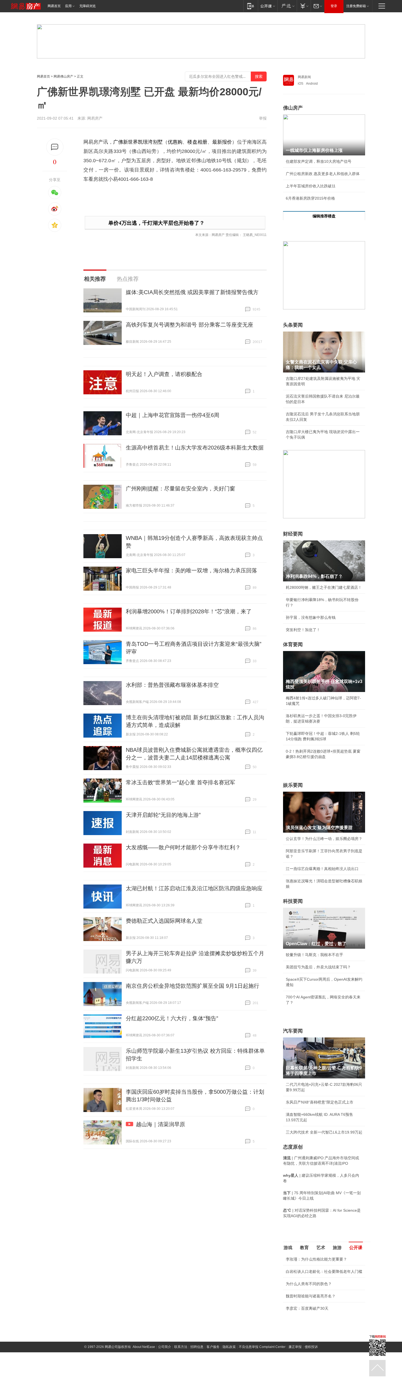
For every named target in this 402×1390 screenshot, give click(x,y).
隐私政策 (229, 1347)
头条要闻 (293, 325)
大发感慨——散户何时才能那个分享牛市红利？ (183, 847)
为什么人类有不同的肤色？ (309, 1284)
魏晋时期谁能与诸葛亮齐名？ (311, 1296)
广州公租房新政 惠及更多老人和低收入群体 (323, 173)
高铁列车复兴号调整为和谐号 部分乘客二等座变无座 (189, 325)
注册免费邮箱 (356, 6)
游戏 (288, 1247)
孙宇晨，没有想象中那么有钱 (311, 617)
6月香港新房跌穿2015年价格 (310, 198)
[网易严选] (287, 6)
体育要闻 (293, 644)
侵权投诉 (311, 1347)
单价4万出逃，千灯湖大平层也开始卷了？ (156, 223)
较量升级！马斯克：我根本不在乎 (314, 955)
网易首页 (54, 6)
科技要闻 (293, 901)
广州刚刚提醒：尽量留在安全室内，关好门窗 (180, 489)
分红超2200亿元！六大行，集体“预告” (172, 1018)
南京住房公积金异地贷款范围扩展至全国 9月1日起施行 (192, 986)
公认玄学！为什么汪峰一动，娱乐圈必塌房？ (324, 838)
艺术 (320, 1247)
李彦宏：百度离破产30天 (307, 1308)
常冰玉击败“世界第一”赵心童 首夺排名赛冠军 (180, 782)
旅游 (337, 1247)
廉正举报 (295, 1347)
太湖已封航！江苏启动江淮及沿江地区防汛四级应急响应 (194, 888)
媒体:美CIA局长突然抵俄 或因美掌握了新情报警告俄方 (192, 292)
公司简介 (164, 1347)
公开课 (355, 1247)
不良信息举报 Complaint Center (262, 1347)
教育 (304, 1247)
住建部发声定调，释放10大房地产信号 (318, 161)
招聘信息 (196, 1347)
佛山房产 (293, 108)
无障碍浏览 (87, 6)
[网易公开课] (267, 6)
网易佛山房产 (63, 76)
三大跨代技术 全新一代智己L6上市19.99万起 (324, 1132)
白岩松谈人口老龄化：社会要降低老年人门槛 (324, 1271)
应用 (68, 6)
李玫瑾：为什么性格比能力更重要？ (316, 1259)
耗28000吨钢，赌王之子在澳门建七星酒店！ (324, 587)
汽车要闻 (293, 1031)
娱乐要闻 (293, 785)
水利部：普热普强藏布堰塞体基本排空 (172, 685)
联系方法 (180, 1347)
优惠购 (175, 142)
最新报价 (222, 142)
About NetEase (144, 1347)
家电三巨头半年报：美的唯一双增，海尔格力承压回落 (191, 570)
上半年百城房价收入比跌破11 (311, 186)
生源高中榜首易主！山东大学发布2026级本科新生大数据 (195, 448)
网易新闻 (304, 77)
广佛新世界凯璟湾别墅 (138, 142)
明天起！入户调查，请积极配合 (164, 374)
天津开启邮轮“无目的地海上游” (163, 815)
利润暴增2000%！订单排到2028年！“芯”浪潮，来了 (189, 611)
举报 (263, 118)
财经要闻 (293, 534)
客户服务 (213, 1347)
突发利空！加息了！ (303, 630)
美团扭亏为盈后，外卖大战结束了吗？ (318, 967)
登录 (334, 6)
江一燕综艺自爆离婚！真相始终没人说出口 (322, 868)
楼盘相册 (197, 142)
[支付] (304, 6)
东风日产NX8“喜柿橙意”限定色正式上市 (319, 1102)
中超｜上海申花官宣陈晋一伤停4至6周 (172, 415)
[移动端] (250, 6)
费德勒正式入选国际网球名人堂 (164, 921)
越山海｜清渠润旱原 (160, 1124)
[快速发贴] (54, 147)
